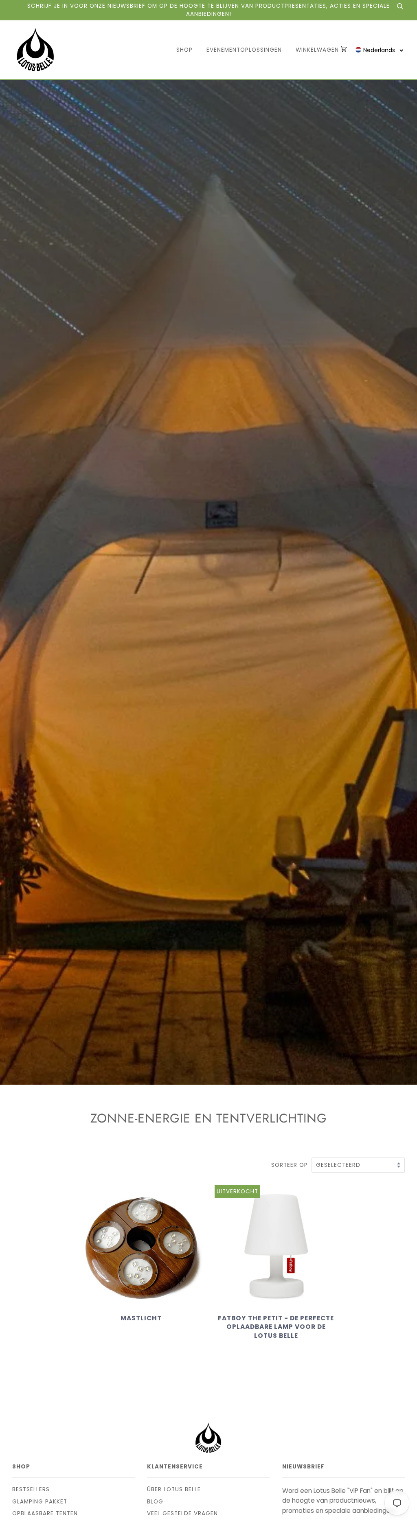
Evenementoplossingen (244, 50)
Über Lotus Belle (174, 1489)
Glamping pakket (39, 1501)
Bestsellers (31, 1489)
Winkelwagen (318, 50)
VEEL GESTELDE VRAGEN (182, 1513)
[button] (379, 50)
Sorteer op (290, 1165)
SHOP (184, 50)
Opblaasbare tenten (45, 1513)
